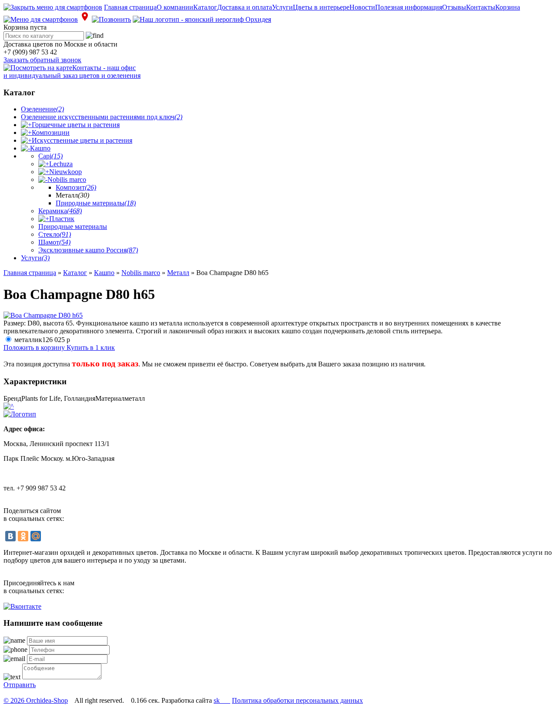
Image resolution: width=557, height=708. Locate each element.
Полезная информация (408, 7)
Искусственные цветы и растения (82, 140)
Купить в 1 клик (91, 347)
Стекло (54, 234)
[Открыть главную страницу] (202, 19)
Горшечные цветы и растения (76, 124)
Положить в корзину (35, 347)
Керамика (60, 211)
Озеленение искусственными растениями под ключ (101, 117)
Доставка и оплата (244, 7)
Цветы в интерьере (321, 7)
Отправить (19, 684)
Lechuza (61, 164)
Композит (76, 187)
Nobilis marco (66, 179)
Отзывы (454, 7)
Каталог (205, 7)
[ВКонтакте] (10, 536)
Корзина (507, 7)
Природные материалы (96, 203)
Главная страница (130, 7)
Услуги (282, 7)
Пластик (61, 218)
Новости (362, 7)
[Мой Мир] (35, 536)
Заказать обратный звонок (42, 60)
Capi (50, 156)
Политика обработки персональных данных (297, 700)
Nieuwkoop (65, 171)
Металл (178, 272)
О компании (175, 7)
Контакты (480, 7)
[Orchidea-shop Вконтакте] (22, 606)
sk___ (222, 700)
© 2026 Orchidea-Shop (35, 700)
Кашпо (40, 148)
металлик (42, 339)
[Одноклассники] (23, 536)
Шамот (54, 242)
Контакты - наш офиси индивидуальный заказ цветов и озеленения (72, 71)
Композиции (51, 132)
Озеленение (42, 109)
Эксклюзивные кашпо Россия (88, 250)
